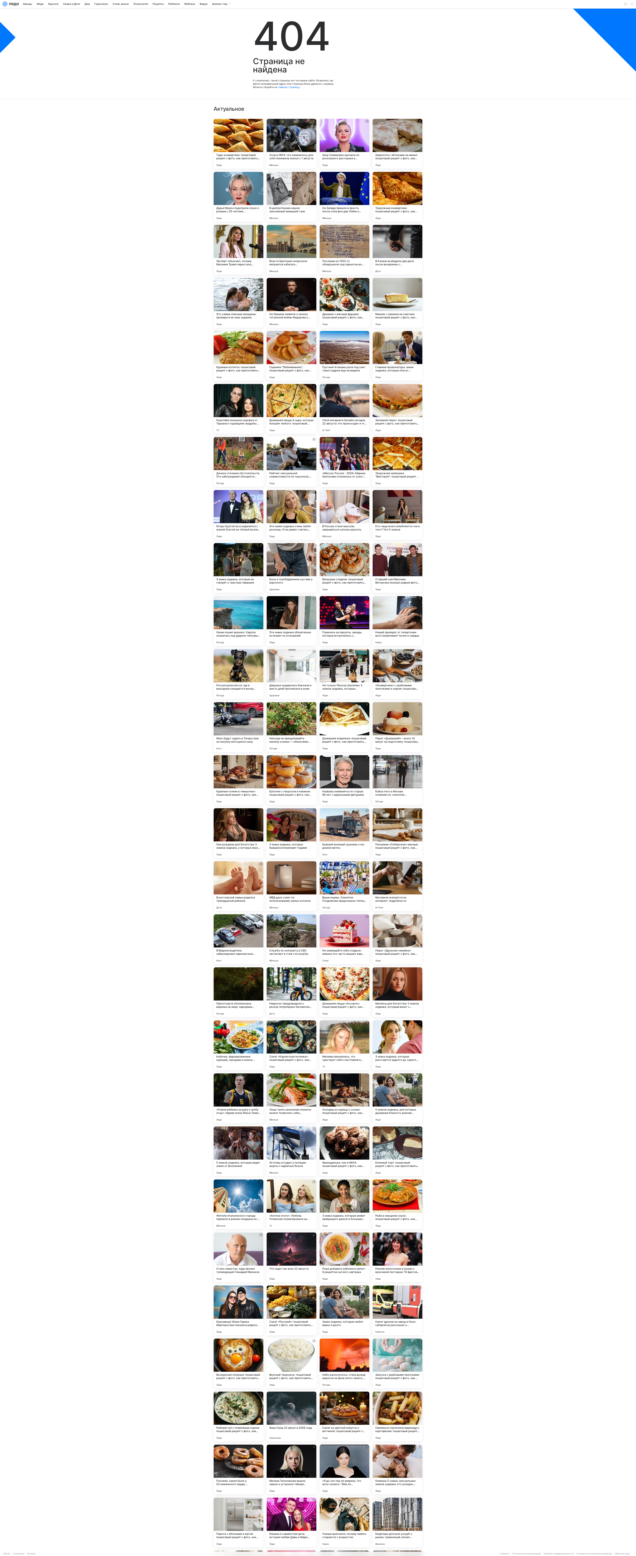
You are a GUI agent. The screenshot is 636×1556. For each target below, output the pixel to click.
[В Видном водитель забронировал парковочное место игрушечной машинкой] (238, 939)
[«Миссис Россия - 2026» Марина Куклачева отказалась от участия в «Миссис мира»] (344, 462)
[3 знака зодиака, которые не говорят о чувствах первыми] (238, 568)
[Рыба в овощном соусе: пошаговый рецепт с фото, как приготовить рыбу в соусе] (397, 1204)
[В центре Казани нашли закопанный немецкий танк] (291, 197)
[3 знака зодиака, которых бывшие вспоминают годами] (291, 833)
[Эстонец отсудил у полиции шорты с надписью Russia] (291, 1151)
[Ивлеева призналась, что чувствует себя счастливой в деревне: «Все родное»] (344, 1045)
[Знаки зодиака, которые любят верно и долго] (344, 1310)
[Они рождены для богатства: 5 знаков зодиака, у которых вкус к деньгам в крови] (238, 833)
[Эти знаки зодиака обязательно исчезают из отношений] (291, 621)
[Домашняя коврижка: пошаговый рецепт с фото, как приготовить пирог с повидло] (344, 727)
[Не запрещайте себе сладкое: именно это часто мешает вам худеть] (344, 939)
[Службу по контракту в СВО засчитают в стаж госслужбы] (291, 939)
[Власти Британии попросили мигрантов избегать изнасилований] (291, 250)
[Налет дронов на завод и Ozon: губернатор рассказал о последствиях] (397, 1310)
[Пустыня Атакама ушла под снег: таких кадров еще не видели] (344, 356)
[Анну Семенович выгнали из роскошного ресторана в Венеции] (344, 144)
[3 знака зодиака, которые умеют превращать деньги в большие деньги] (344, 1204)
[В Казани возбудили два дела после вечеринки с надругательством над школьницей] (397, 250)
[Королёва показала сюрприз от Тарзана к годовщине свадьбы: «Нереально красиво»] (238, 409)
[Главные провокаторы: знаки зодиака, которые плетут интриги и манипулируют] (397, 356)
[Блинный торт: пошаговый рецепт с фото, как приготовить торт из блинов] (397, 1151)
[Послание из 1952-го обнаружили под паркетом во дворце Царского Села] (344, 250)
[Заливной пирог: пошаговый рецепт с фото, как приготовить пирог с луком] (397, 409)
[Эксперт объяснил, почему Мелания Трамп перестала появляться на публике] (238, 250)
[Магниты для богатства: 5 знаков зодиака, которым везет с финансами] (397, 992)
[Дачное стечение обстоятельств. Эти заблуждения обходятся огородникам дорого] (238, 462)
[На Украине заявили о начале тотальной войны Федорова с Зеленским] (291, 303)
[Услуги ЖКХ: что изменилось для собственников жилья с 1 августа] (291, 144)
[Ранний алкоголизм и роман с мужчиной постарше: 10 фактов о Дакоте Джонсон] (397, 1257)
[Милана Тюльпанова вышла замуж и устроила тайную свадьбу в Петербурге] (291, 1469)
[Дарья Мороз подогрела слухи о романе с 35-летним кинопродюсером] (238, 197)
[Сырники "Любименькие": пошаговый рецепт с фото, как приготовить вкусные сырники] (291, 356)
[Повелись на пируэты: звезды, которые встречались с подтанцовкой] (344, 621)
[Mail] (5, 4)
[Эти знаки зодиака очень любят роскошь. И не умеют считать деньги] (291, 515)
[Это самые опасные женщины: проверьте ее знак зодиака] (238, 303)
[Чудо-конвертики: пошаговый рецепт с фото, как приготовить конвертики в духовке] (238, 144)
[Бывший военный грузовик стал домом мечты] (344, 833)
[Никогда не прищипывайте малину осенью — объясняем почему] (291, 727)
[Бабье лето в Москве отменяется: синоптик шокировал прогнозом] (397, 780)
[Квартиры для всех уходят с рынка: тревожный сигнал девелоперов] (397, 1522)
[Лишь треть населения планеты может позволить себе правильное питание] (291, 1098)
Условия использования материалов (594, 1553)
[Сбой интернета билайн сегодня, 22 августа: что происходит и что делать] (344, 409)
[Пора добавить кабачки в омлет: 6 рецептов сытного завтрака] (344, 1257)
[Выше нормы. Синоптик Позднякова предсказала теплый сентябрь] (344, 886)
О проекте (504, 1553)
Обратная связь (622, 1553)
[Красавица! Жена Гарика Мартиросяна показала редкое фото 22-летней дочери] (238, 1310)
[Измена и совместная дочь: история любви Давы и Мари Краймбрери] (291, 1522)
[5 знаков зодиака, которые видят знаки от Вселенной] (238, 1151)
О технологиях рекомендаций (526, 1553)
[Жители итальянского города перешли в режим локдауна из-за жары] (238, 1204)
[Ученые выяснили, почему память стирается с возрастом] (344, 1522)
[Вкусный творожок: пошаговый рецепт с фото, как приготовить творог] (291, 1363)
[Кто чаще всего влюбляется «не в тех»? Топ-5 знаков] (397, 515)
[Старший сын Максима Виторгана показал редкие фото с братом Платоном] (397, 568)
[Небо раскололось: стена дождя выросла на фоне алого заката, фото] (344, 1363)
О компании (18, 1553)
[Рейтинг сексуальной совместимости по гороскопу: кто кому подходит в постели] (291, 462)
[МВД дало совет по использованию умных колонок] (291, 886)
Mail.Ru (6, 1553)
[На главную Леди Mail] (13, 4)
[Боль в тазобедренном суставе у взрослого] (291, 568)
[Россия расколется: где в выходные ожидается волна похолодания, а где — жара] (238, 674)
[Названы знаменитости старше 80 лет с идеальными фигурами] (344, 780)
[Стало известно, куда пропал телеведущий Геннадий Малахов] (238, 1257)
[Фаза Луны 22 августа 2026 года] (291, 1416)
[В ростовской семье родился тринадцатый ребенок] (238, 886)
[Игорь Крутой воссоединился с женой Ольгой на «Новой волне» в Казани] (238, 515)
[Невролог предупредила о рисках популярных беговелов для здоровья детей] (291, 992)
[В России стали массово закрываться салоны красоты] (344, 515)
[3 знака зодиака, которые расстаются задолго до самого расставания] (397, 1045)
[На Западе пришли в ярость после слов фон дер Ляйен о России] (344, 197)
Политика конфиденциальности (558, 1553)
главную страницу (289, 87)
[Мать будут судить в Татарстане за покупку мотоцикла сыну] (238, 727)
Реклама (31, 1553)
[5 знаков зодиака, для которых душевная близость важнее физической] (397, 1098)
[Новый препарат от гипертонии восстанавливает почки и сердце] (397, 621)
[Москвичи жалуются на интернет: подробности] (397, 886)
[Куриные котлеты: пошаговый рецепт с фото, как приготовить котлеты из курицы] (238, 356)
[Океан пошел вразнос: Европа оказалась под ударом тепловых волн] (238, 621)
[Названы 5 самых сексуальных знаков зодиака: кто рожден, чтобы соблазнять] (397, 1469)
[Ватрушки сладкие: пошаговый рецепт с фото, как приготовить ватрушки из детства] (344, 568)
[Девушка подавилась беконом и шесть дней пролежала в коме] (291, 674)
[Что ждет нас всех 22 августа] (291, 1257)
